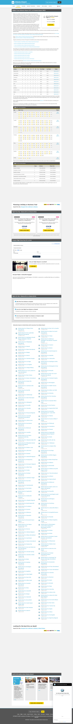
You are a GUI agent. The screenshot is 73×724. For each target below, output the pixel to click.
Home (14, 6)
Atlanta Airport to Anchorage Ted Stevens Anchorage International (48, 559)
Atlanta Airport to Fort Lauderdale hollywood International (26, 334)
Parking (38, 6)
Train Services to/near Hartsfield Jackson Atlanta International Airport (26, 46)
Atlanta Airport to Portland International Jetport (47, 554)
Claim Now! (33, 266)
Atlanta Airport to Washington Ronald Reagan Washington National (26, 338)
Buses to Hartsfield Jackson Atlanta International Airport (24, 43)
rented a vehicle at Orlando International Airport (24, 36)
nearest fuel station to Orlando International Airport (24, 37)
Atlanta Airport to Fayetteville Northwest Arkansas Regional (47, 434)
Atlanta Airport (22, 2)
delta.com (42, 100)
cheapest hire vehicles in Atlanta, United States (33, 628)
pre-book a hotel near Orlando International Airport (32, 60)
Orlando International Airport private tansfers (22, 53)
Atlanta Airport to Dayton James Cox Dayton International (49, 488)
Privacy (51, 714)
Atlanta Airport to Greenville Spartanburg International (24, 417)
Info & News (44, 6)
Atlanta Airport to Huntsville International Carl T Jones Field (48, 412)
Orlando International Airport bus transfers (22, 55)
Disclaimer (47, 714)
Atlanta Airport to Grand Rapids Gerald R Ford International (49, 495)
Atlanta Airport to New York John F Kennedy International (49, 375)
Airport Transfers (31, 6)
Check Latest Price (24, 230)
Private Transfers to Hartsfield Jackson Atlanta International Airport (26, 41)
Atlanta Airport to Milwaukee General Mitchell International (26, 444)
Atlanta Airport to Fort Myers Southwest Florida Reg (24, 437)
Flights (18, 6)
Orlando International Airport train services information (24, 58)
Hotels (50, 6)
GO (59, 2)
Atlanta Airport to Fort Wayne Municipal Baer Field (25, 526)
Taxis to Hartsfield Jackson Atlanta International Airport (24, 45)
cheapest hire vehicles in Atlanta (29, 206)
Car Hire (23, 6)
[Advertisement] (36, 194)
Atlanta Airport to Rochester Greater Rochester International (49, 538)
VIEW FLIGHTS (56, 71)
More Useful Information (36, 703)
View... (15, 699)
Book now (50, 24)
